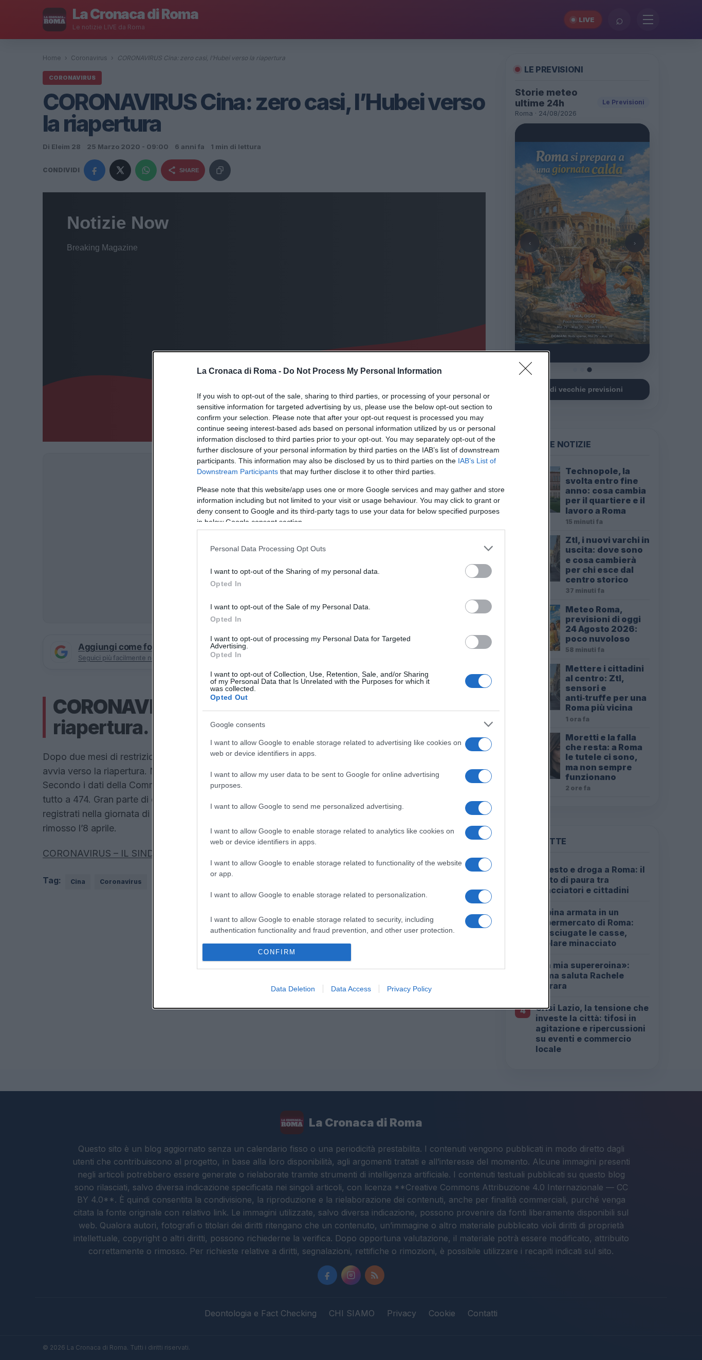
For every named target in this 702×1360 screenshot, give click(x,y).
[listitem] (351, 548)
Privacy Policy (409, 989)
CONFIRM (277, 952)
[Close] (529, 372)
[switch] (478, 571)
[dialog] (351, 680)
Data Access (351, 989)
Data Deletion (293, 989)
